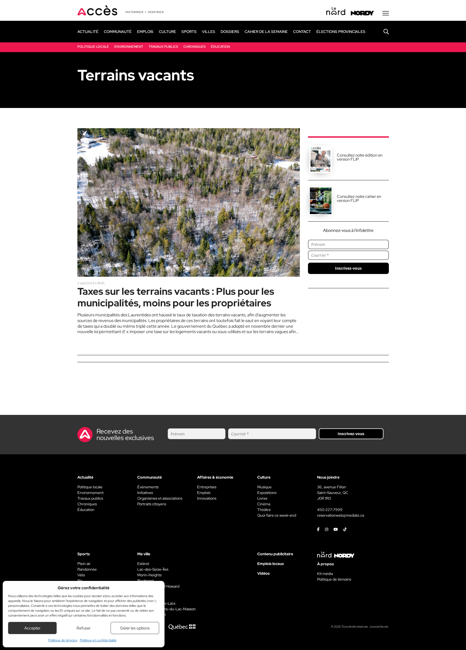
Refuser (84, 628)
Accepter (32, 628)
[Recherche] (382, 31)
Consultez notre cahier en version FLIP (359, 198)
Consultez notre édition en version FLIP (359, 157)
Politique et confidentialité (98, 640)
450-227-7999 (329, 509)
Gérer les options (135, 628)
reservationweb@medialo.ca (340, 515)
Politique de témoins (62, 640)
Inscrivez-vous (348, 268)
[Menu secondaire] (385, 13)
